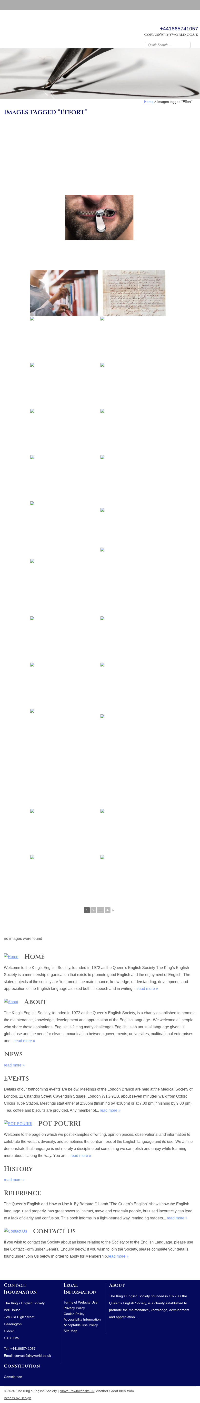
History (18, 1168)
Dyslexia (186, 1390)
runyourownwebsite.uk (77, 1391)
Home (34, 956)
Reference (22, 1193)
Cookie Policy (74, 1314)
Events (16, 1078)
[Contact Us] (15, 1231)
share (6, 1272)
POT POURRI (59, 1123)
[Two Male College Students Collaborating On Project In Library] (134, 639)
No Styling (193, 1390)
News (13, 1054)
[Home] (11, 956)
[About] (11, 1002)
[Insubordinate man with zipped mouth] (99, 217)
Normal (171, 1390)
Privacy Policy (74, 1308)
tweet (12, 1272)
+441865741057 (179, 28)
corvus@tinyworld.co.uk (171, 34)
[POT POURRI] (18, 1124)
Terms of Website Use (81, 1302)
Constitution (22, 1366)
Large (179, 1390)
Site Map (70, 1331)
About (35, 1001)
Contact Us (54, 1231)
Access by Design (17, 1398)
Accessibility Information (82, 1319)
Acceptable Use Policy (81, 1325)
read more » (147, 988)
